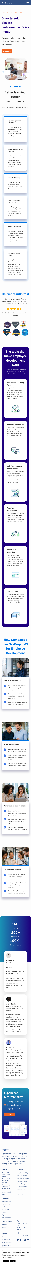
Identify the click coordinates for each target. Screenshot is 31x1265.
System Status (6, 1239)
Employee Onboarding (23, 1178)
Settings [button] (6, 1261)
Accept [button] (12, 1261)
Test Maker (20, 1192)
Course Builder (21, 1189)
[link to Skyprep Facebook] (21, 1240)
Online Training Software (6, 1174)
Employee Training (22, 1175)
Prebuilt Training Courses (6, 1192)
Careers (4, 1227)
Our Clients (5, 1207)
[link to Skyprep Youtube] (28, 1240)
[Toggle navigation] (28, 2)
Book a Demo (7, 51)
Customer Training (22, 1181)
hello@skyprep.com (22, 1235)
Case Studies (5, 1209)
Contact (4, 1230)
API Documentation (7, 1242)
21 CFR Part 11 (21, 1194)
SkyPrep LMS (5, 1237)
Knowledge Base (6, 1201)
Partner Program (6, 1217)
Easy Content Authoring (6, 1180)
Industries (4, 1212)
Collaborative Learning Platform (7, 1186)
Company (4, 1224)
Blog (3, 1215)
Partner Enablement (22, 1186)
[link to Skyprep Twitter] (18, 1240)
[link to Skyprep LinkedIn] (25, 1240)
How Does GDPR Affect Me (6, 1246)
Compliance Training (22, 1173)
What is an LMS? (6, 1204)
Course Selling (21, 1184)
